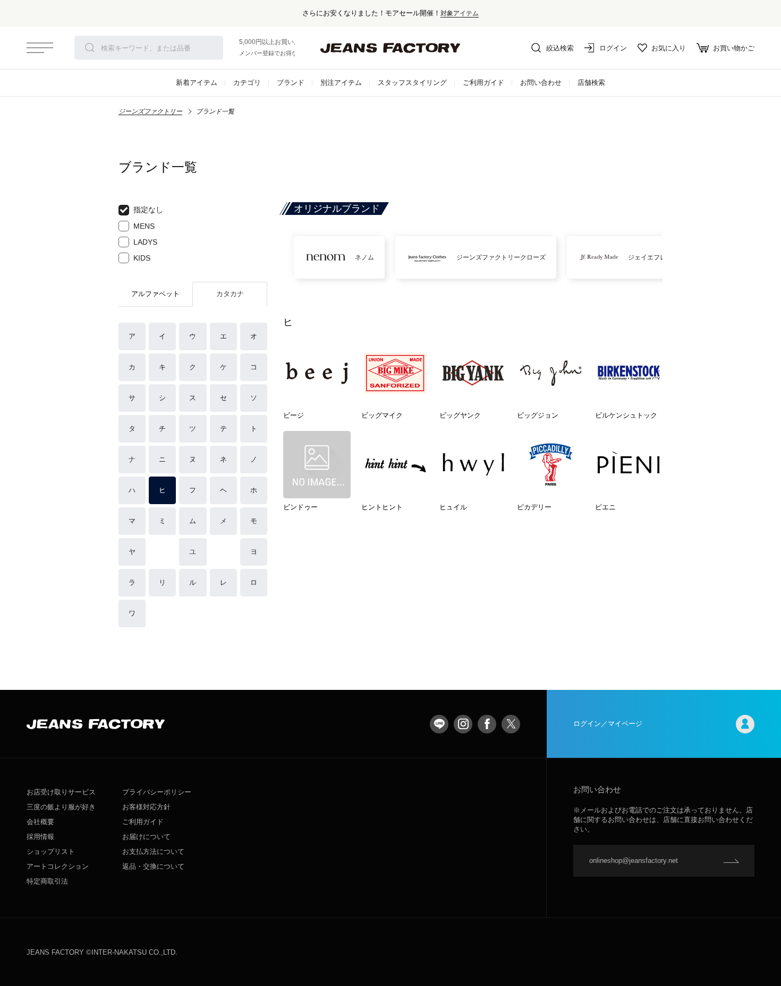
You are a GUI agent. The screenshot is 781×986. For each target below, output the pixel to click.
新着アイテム (196, 83)
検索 (90, 48)
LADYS (145, 242)
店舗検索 (591, 83)
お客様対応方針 (146, 807)
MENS (144, 226)
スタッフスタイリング (412, 83)
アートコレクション (58, 866)
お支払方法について (153, 851)
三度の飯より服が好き (61, 807)
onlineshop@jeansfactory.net (633, 860)
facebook (487, 724)
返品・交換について (153, 866)
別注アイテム (341, 83)
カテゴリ (247, 83)
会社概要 (40, 822)
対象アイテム (459, 13)
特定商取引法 (47, 881)
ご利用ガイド (483, 83)
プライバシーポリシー (156, 792)
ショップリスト (51, 851)
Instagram (463, 724)
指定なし (148, 209)
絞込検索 (560, 48)
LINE (439, 724)
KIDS (141, 258)
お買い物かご (733, 48)
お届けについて (146, 837)
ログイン (613, 48)
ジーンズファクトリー (150, 111)
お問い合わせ (541, 83)
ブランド (290, 83)
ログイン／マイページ (607, 724)
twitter (511, 724)
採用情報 (40, 837)
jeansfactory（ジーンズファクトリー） (390, 47)
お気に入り (668, 48)
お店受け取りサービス (61, 792)
